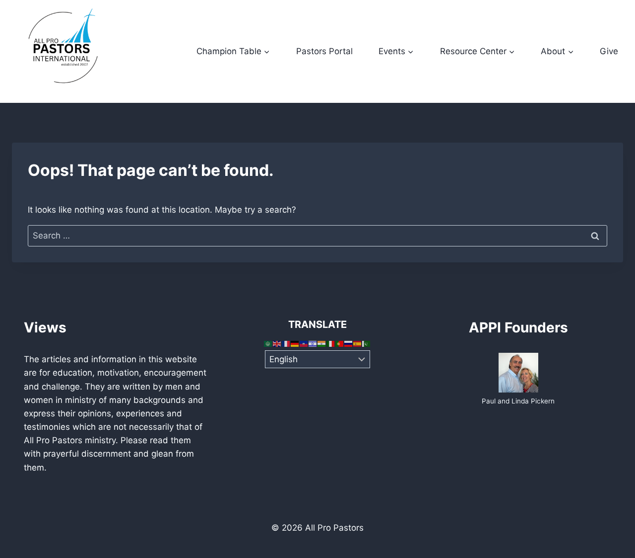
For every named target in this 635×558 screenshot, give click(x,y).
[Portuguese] (339, 343)
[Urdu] (366, 343)
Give (609, 51)
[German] (295, 343)
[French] (286, 343)
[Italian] (330, 343)
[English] (277, 343)
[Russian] (348, 343)
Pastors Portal (324, 51)
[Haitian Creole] (304, 343)
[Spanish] (357, 343)
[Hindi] (322, 343)
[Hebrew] (313, 343)
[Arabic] (268, 343)
